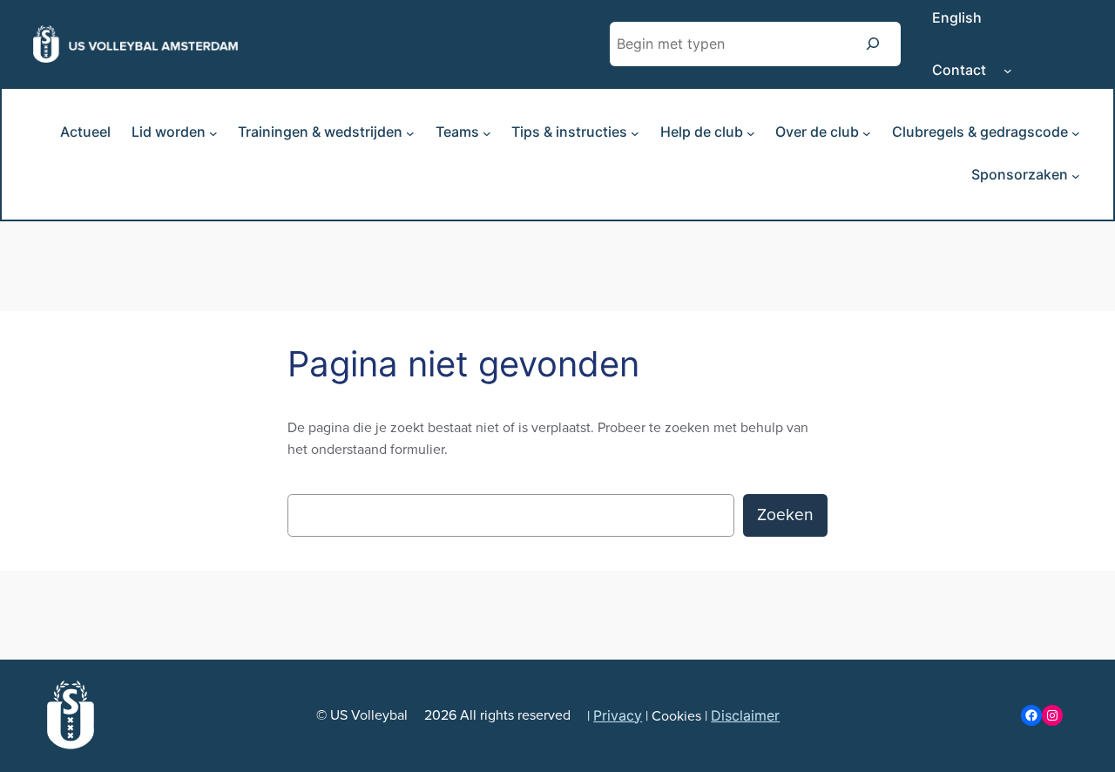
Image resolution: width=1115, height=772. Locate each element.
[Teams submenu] (487, 133)
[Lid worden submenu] (213, 133)
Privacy (617, 715)
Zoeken (785, 515)
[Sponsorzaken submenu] (1075, 176)
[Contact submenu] (1008, 70)
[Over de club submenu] (866, 133)
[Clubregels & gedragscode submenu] (1075, 133)
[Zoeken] (872, 44)
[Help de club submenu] (751, 133)
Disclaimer (745, 715)
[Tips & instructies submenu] (635, 133)
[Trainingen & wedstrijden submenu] (410, 133)
